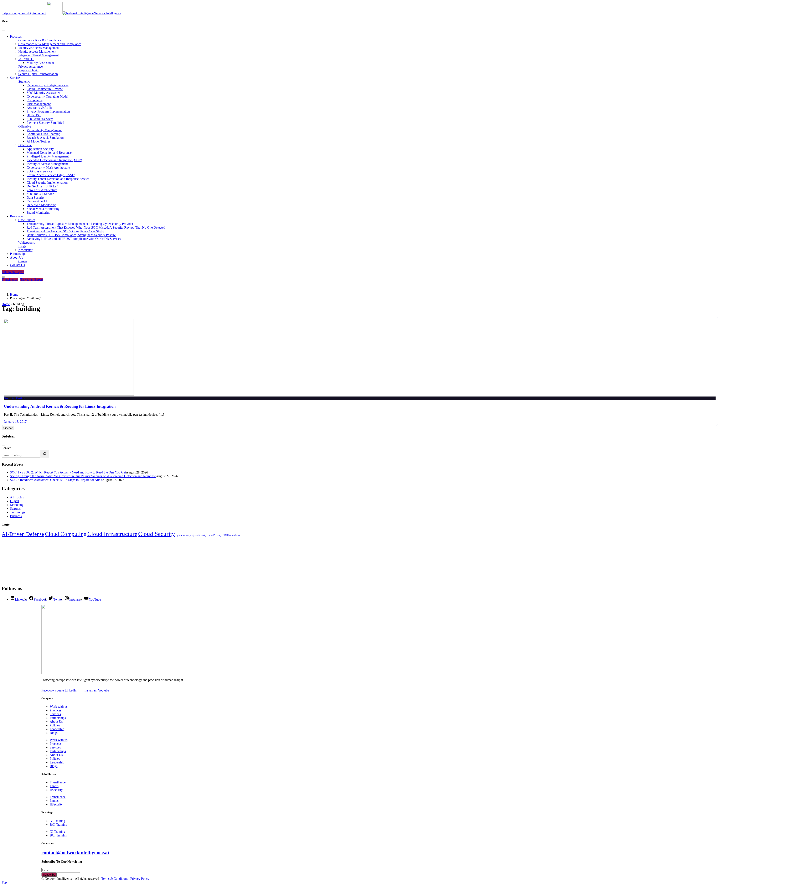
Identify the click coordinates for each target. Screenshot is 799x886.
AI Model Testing (38, 141)
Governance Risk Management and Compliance (49, 44)
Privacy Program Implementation (48, 111)
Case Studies (26, 220)
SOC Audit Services (40, 119)
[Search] (44, 454)
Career (22, 261)
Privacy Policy (139, 878)
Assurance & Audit (39, 107)
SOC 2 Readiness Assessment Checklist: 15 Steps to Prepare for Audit (56, 480)
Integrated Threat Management (38, 55)
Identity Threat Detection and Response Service (58, 179)
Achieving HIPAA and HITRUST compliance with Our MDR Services (74, 238)
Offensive (24, 126)
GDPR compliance (231, 535)
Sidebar (7, 428)
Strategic (24, 81)
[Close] (3, 30)
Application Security (40, 149)
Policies (55, 725)
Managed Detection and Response (49, 152)
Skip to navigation (14, 13)
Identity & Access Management (39, 48)
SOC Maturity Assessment (44, 92)
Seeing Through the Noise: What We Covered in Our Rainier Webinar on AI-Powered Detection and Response (83, 476)
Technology (18, 512)
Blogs (22, 246)
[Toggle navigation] (3, 277)
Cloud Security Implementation (47, 182)
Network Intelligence (107, 13)
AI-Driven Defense (23, 534)
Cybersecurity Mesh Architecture (48, 167)
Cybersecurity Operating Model (47, 96)
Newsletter (25, 250)
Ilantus (54, 786)
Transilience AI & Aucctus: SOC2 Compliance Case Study (65, 231)
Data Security (36, 197)
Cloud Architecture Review (45, 89)
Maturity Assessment (40, 62)
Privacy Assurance (30, 66)
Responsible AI (28, 70)
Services (15, 77)
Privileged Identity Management (48, 156)
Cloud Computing (66, 534)
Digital (14, 501)
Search (6, 448)
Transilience (10, 279)
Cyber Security (199, 535)
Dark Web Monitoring (41, 205)
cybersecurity (183, 535)
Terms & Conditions (114, 878)
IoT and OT (26, 59)
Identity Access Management (37, 51)
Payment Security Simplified (45, 122)
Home (6, 304)
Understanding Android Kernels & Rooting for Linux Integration (60, 406)
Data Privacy (214, 535)
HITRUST (34, 115)
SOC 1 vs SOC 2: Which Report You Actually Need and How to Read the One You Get (68, 472)
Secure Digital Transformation (38, 74)
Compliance (34, 100)
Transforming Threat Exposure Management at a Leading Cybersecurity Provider (80, 224)
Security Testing (14, 398)
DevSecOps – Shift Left (42, 186)
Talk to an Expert (13, 272)
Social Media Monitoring (43, 209)
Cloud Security (156, 533)
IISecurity (56, 790)
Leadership (57, 729)
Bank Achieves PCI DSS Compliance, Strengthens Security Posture (71, 235)
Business (16, 516)
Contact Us (17, 265)
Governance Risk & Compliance (39, 40)
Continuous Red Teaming (43, 134)
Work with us (58, 706)
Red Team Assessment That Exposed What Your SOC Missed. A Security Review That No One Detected (96, 227)
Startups (15, 508)
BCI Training (58, 824)
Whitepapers (26, 242)
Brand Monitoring (38, 212)
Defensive (25, 145)
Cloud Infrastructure (112, 533)
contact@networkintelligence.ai (75, 852)
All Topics (17, 497)
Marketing (17, 505)
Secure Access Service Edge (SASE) (51, 175)
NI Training (57, 821)
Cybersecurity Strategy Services (47, 85)
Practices (16, 36)
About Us (16, 257)
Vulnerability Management (44, 130)
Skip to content (36, 13)
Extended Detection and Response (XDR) (54, 160)
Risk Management (39, 104)
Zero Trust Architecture (42, 190)
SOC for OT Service (40, 194)
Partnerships (18, 253)
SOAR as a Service (39, 171)
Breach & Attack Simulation (45, 137)
